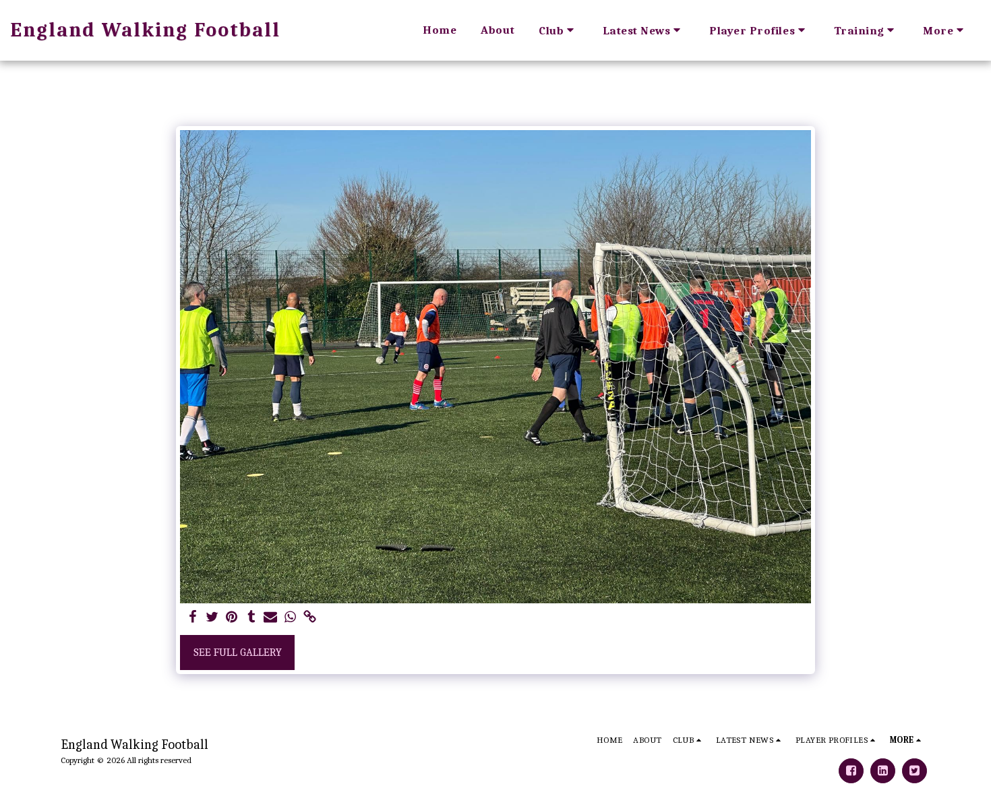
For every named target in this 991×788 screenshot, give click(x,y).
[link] (310, 618)
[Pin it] (231, 618)
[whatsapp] (290, 618)
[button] (558, 30)
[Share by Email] (271, 618)
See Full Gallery (237, 652)
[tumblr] (251, 618)
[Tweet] (213, 618)
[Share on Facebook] (193, 618)
